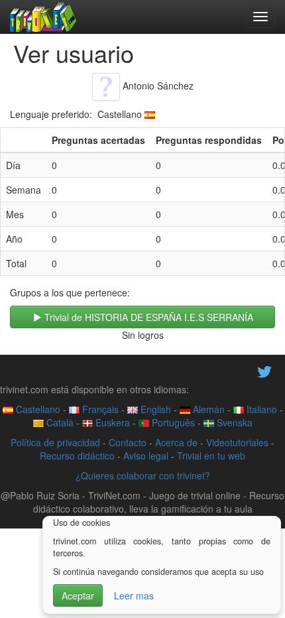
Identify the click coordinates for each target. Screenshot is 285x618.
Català (59, 422)
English (154, 409)
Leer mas (134, 595)
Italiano (260, 409)
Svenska (233, 422)
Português (172, 422)
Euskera (111, 422)
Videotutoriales (237, 442)
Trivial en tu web (211, 455)
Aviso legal (145, 455)
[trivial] (43, 16)
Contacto (127, 442)
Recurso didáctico (77, 455)
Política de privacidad (55, 442)
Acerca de (176, 442)
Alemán (207, 409)
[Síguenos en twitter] (264, 370)
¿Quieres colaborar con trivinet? (143, 475)
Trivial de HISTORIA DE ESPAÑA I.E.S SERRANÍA (147, 317)
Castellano (36, 409)
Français (99, 409)
